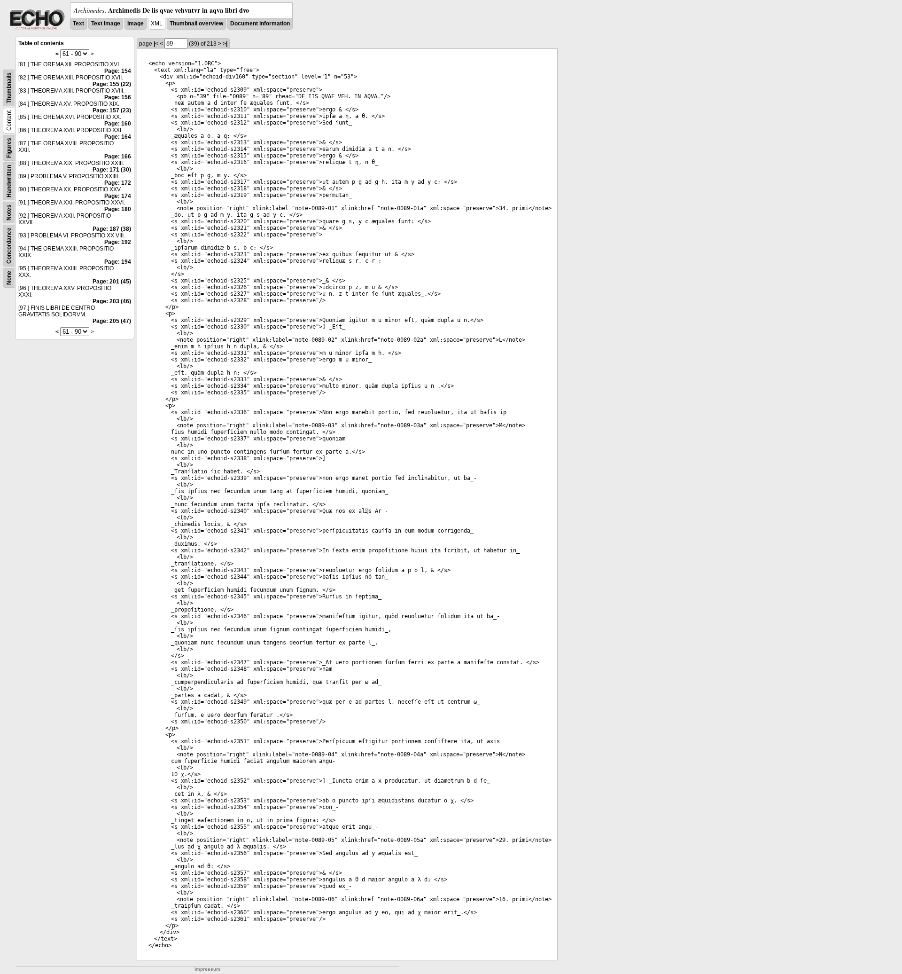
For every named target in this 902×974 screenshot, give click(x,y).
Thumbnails (9, 87)
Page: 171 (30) (112, 169)
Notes (9, 212)
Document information (260, 23)
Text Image (105, 23)
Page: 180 (117, 209)
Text (78, 23)
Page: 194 (117, 262)
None (9, 278)
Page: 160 (117, 123)
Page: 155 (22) (112, 84)
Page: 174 (117, 196)
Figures (9, 148)
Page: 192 (117, 242)
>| (225, 43)
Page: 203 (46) (112, 301)
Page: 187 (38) (112, 229)
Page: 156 (117, 97)
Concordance (9, 246)
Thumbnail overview (196, 23)
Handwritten (9, 181)
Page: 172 (117, 183)
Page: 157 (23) (112, 110)
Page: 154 (117, 71)
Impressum (207, 969)
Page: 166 (117, 156)
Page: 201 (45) (112, 281)
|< (156, 43)
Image (135, 23)
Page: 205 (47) (112, 321)
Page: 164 (117, 137)
